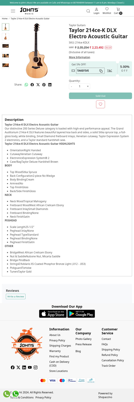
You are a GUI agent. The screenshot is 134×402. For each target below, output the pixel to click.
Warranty (55, 351)
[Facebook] (12, 367)
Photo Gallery (83, 339)
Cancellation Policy (113, 360)
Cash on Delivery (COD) (59, 363)
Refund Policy (110, 355)
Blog (78, 351)
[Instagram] (35, 367)
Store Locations (58, 371)
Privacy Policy (57, 340)
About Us (54, 335)
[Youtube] (29, 367)
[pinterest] (44, 84)
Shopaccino (105, 397)
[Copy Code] (100, 71)
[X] (18, 367)
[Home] (29, 11)
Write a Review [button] (15, 296)
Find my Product (59, 356)
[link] (88, 11)
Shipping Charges (60, 345)
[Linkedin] (24, 367)
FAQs (105, 344)
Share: (18, 84)
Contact (106, 339)
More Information (79, 57)
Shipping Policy (111, 349)
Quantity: (74, 81)
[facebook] (32, 84)
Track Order (109, 366)
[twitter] (38, 84)
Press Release (83, 344)
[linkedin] (50, 84)
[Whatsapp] (26, 84)
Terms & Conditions (22, 397)
